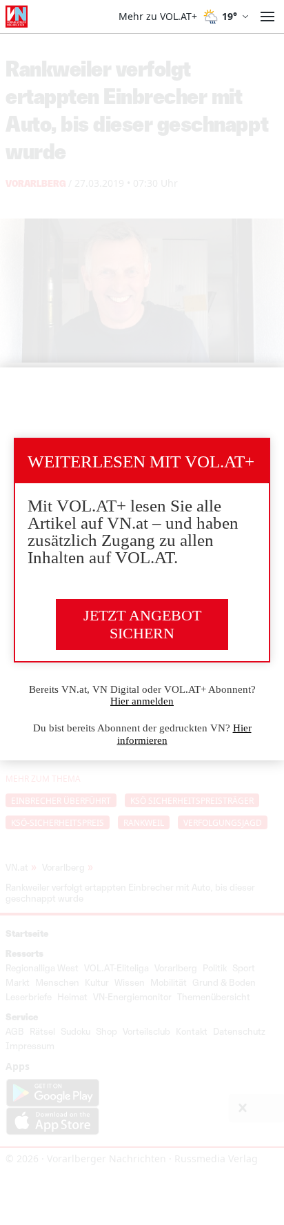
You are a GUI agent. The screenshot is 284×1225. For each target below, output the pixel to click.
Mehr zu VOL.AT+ (158, 16)
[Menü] (267, 17)
